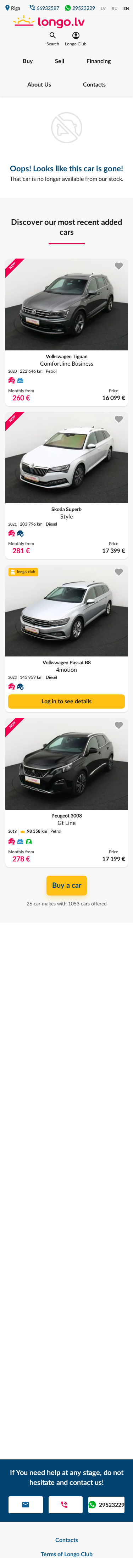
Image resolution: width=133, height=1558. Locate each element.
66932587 (48, 8)
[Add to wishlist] (118, 266)
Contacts (94, 85)
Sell (59, 61)
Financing (99, 61)
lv (103, 9)
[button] (52, 39)
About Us (39, 85)
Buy (28, 61)
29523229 (83, 8)
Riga (15, 8)
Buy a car (66, 885)
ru (115, 9)
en (126, 9)
